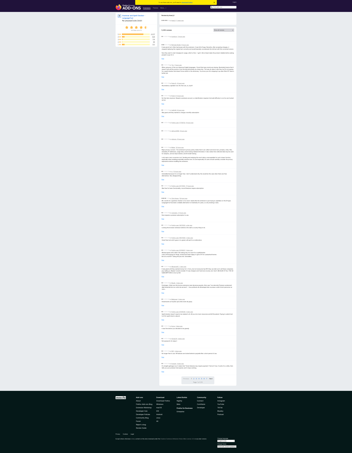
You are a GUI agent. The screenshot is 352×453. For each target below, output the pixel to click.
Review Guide (141, 428)
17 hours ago (190, 186)
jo (172, 171)
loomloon (174, 36)
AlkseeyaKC (175, 266)
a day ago (189, 225)
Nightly (179, 401)
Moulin (173, 283)
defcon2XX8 (175, 131)
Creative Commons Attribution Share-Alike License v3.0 (177, 439)
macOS (159, 408)
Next (211, 379)
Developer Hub (141, 411)
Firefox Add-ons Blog (144, 404)
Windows (159, 404)
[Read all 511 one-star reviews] (136, 44)
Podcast (220, 414)
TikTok (220, 408)
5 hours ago (181, 36)
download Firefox (187, 2)
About (138, 401)
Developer (201, 408)
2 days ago (189, 238)
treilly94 (173, 110)
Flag (163, 58)
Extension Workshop (144, 408)
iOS (157, 411)
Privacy (118, 434)
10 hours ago (180, 147)
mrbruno (173, 139)
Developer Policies (143, 414)
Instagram (221, 401)
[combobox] (223, 7)
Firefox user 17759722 (178, 122)
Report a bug (141, 425)
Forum (138, 421)
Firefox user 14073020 (178, 225)
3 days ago (189, 312)
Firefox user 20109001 (178, 250)
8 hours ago (181, 83)
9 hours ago (189, 122)
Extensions (147, 8)
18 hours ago (183, 198)
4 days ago (181, 338)
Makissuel (174, 299)
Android (159, 414)
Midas (173, 147)
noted (133, 439)
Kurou (173, 326)
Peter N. (173, 83)
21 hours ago (182, 213)
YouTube (220, 404)
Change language (222, 438)
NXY (172, 351)
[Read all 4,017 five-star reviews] (136, 34)
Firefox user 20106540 (178, 312)
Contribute (201, 404)
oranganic (174, 213)
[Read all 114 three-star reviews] (136, 39)
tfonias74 (174, 338)
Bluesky (220, 411)
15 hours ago (177, 171)
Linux (158, 418)
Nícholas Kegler (176, 45)
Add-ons (139, 397)
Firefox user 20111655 (178, 186)
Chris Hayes (175, 198)
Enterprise (180, 412)
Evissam (173, 363)
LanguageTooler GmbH (133, 20)
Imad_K (173, 20)
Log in (234, 2)
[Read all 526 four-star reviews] (136, 37)
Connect (200, 401)
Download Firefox (163, 401)
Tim (172, 65)
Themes (155, 8)
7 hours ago (178, 65)
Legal (132, 434)
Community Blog (142, 418)
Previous (186, 379)
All (157, 421)
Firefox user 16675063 (178, 238)
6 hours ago (185, 45)
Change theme (221, 444)
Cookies (125, 434)
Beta (178, 404)
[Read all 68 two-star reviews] (136, 42)
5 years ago (180, 20)
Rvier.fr (173, 96)
